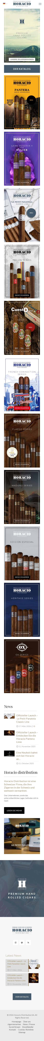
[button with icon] (15, 942)
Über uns (27, 1021)
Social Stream (14, 1027)
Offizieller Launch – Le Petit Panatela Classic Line (27, 718)
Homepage (16, 1021)
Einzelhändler (27, 1027)
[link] (22, 36)
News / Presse (29, 1024)
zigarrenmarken (14, 1024)
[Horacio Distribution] (22, 4)
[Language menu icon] (5, 4)
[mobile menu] (40, 4)
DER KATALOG (22, 997)
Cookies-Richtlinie (25, 1029)
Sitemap (22, 1032)
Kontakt (12, 1029)
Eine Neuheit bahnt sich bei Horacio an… (27, 755)
